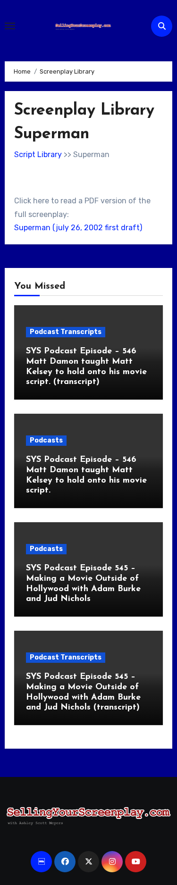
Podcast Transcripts (65, 332)
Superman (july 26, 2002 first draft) (78, 227)
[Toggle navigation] (10, 26)
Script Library (38, 154)
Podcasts (46, 440)
